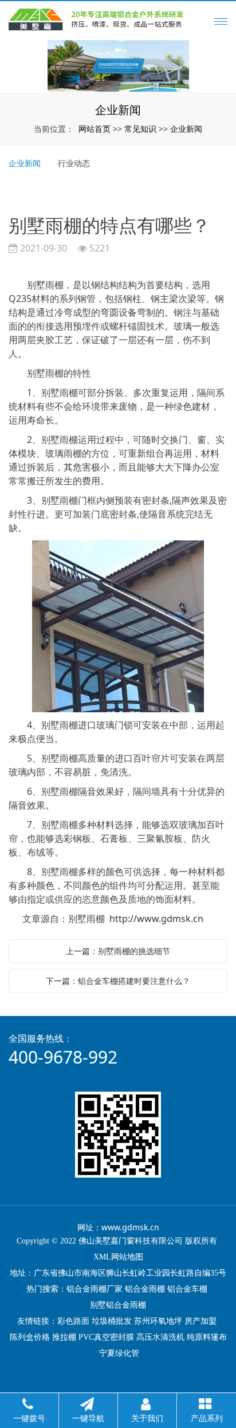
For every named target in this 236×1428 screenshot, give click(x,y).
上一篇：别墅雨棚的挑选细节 (118, 951)
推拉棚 (64, 1337)
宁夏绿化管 (119, 1353)
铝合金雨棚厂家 (94, 1289)
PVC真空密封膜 (106, 1337)
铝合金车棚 (187, 1289)
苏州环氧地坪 (158, 1321)
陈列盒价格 (30, 1337)
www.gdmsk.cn (130, 1227)
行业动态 (74, 163)
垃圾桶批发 (112, 1321)
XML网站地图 (118, 1257)
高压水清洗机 (160, 1337)
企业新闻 (186, 128)
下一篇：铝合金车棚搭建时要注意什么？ (118, 980)
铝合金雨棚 (145, 1289)
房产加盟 (200, 1321)
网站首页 (94, 128)
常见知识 (140, 128)
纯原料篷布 (207, 1337)
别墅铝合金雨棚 (118, 1305)
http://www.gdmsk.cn (156, 918)
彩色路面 (73, 1321)
